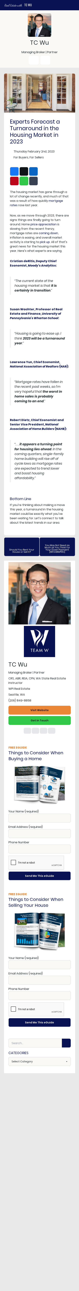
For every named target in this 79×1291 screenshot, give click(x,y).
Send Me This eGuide (39, 876)
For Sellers (37, 157)
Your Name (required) (23, 811)
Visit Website (39, 710)
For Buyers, (21, 157)
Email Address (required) (25, 827)
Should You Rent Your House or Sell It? (21, 550)
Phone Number (18, 842)
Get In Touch (40, 720)
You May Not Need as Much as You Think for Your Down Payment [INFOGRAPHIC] (57, 548)
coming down (48, 233)
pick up (45, 242)
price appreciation (43, 224)
